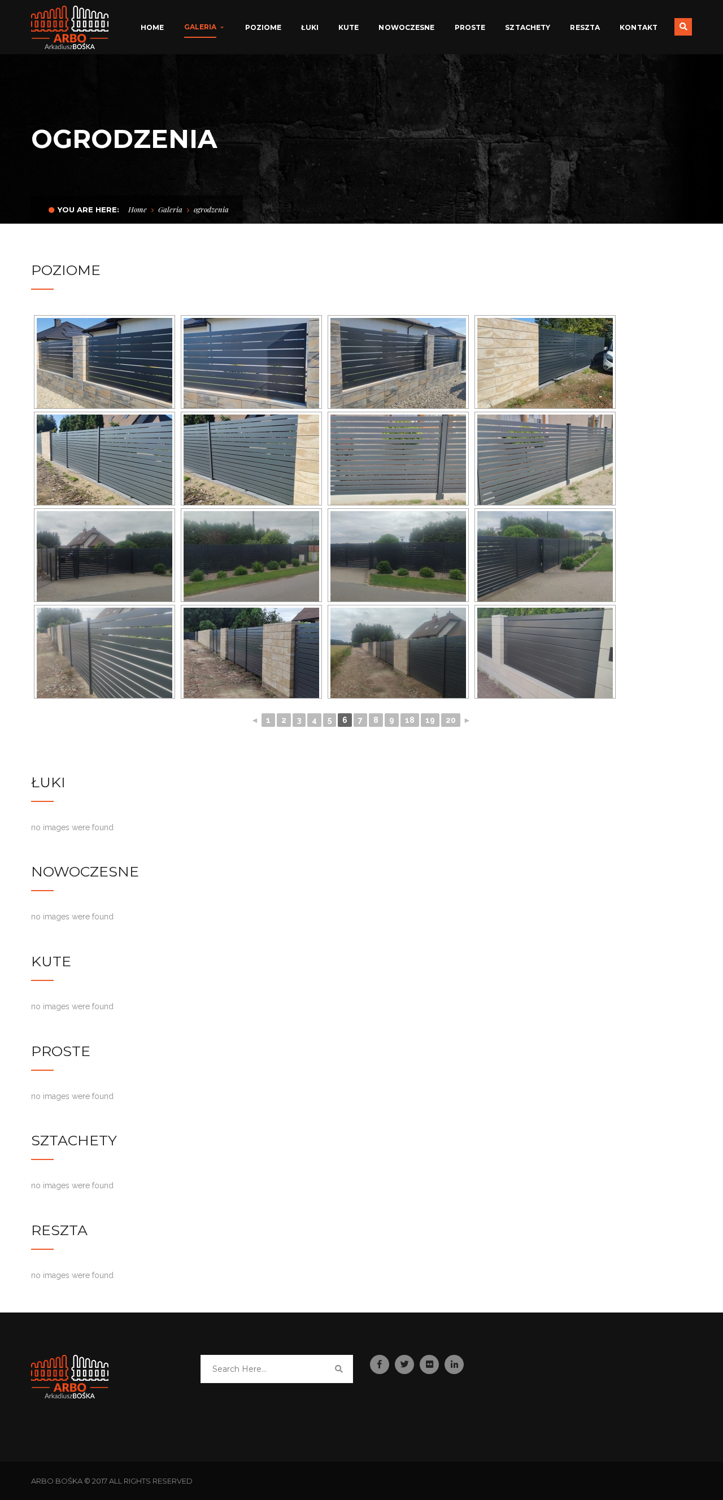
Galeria (170, 209)
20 (451, 720)
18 (410, 720)
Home (137, 209)
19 (430, 720)
